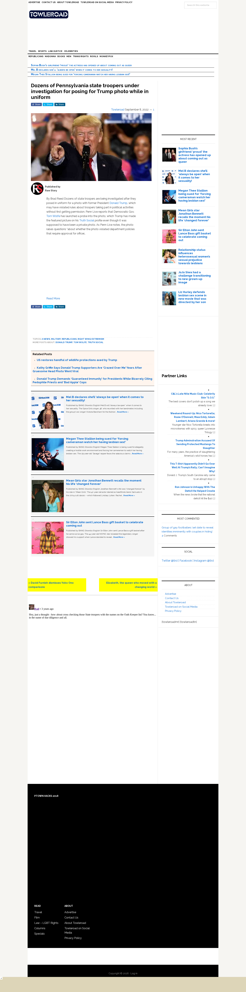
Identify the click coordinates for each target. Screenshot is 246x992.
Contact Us (171, 598)
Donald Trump (118, 203)
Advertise (170, 593)
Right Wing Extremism (91, 339)
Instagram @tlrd (204, 560)
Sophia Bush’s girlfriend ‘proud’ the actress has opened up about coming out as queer (81, 65)
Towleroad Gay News (123, 14)
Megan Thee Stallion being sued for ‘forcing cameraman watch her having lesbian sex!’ (80, 74)
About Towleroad (175, 602)
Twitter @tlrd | (171, 560)
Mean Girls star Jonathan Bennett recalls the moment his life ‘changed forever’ (194, 215)
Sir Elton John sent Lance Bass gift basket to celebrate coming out (194, 235)
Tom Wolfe (53, 216)
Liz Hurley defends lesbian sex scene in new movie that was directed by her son (192, 297)
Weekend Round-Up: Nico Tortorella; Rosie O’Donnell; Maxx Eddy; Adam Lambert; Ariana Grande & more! (192, 417)
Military (56, 339)
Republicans (69, 339)
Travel (38, 912)
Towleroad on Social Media (181, 606)
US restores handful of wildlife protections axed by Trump (77, 360)
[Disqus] (93, 645)
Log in (134, 973)
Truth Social (86, 220)
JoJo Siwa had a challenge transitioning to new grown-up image (194, 277)
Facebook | (187, 560)
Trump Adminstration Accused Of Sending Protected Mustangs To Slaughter (195, 444)
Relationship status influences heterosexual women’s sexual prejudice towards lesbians (194, 256)
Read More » (123, 412)
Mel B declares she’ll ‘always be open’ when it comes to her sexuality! (72, 69)
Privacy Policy (173, 610)
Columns (39, 928)
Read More (53, 298)
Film (37, 917)
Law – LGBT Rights (46, 923)
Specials (39, 933)
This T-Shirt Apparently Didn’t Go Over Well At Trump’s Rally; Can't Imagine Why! (192, 467)
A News (46, 339)
